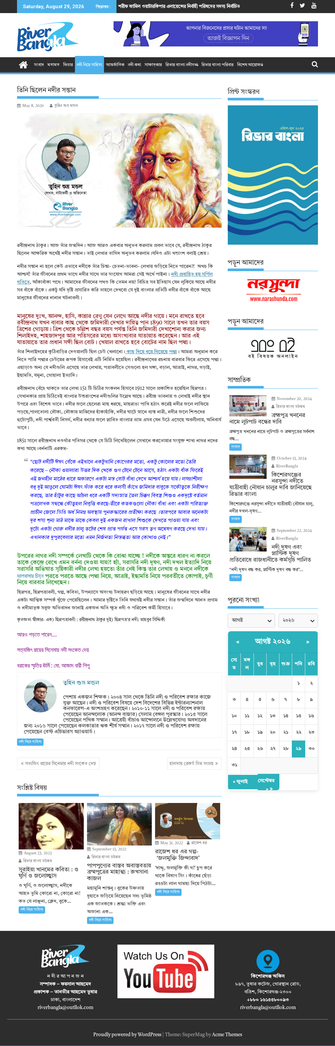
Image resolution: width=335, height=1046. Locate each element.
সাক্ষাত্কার (153, 65)
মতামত (53, 65)
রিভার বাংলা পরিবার (218, 65)
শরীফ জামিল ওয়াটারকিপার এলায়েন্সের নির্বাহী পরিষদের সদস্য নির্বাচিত (132, 6)
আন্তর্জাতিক (115, 65)
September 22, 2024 (294, 531)
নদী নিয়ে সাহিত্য (89, 65)
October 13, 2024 (291, 459)
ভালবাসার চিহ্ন (30, 575)
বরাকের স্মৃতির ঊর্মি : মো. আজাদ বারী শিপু (54, 665)
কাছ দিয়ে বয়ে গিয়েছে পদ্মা (151, 352)
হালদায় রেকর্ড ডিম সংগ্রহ (191, 763)
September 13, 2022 (108, 849)
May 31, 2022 (171, 843)
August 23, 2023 (37, 853)
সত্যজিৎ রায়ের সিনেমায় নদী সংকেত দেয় (53, 649)
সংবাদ (39, 65)
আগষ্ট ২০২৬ (273, 641)
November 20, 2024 (294, 399)
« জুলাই (240, 781)
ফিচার (68, 65)
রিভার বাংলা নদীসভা (182, 65)
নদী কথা (134, 65)
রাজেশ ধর (198, 843)
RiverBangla (286, 466)
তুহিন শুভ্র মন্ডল (66, 106)
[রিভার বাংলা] (23, 64)
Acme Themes (227, 1035)
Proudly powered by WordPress (127, 1035)
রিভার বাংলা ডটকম (37, 861)
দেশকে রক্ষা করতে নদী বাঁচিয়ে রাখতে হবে (249, 6)
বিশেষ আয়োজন (250, 65)
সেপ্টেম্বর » (266, 785)
